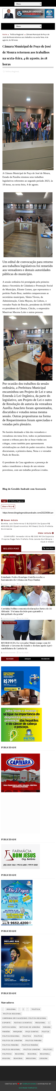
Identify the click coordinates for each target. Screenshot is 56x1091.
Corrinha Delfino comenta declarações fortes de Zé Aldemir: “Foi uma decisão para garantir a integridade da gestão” (26, 611)
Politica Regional (11, 1049)
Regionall (45, 1054)
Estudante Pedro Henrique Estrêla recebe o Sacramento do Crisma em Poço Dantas (23, 578)
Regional (32, 1054)
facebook (45, 659)
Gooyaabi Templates (28, 1088)
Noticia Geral (9, 1027)
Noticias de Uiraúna (30, 1027)
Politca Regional (10, 1036)
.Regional (11, 1009)
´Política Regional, (12, 71)
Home (4, 34)
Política (38, 1036)
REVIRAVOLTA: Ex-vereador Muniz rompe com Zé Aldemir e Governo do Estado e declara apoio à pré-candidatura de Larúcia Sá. (27, 646)
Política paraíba (30, 1045)
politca (45, 1032)
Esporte (6, 1023)
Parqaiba (17, 1032)
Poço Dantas (32, 1032)
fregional (40, 1023)
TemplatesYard (29, 1084)
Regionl (6, 1058)
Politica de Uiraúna (12, 1040)
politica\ (47, 1049)
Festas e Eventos (23, 1023)
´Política (35, 1009)
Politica (27, 1036)
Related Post (11, 548)
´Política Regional (16, 34)
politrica (7, 1054)
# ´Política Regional (16, 501)
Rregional (31, 1058)
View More (50, 548)
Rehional (18, 1058)
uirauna (44, 1058)
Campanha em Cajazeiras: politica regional (24, 1018)
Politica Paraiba (34, 1040)
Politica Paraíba (10, 1045)
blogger (9, 659)
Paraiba (47, 1027)
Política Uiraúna (32, 1049)
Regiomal (19, 1054)
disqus (28, 659)
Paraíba (6, 1032)
